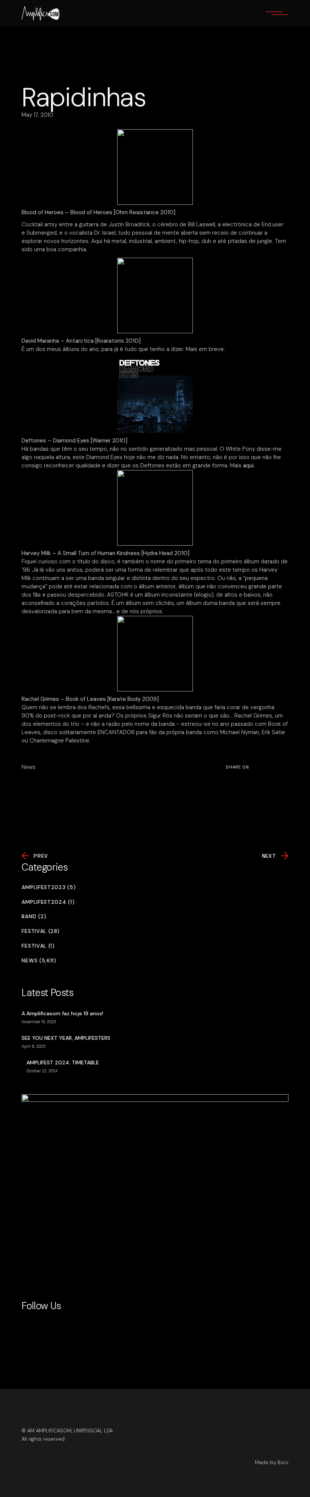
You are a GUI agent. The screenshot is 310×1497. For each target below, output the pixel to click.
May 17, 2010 (37, 115)
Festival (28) (40, 931)
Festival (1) (38, 946)
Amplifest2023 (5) (49, 887)
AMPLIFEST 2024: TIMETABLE (62, 1062)
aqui (248, 465)
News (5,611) (39, 960)
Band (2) (34, 916)
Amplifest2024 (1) (48, 902)
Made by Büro (271, 1462)
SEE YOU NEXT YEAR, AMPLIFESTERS (66, 1038)
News (29, 767)
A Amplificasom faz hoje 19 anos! (62, 1013)
